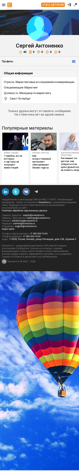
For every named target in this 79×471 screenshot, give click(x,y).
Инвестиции (11, 153)
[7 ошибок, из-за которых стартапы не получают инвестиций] (15, 141)
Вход (69, 4)
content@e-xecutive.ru (24, 223)
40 (24, 51)
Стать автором (53, 4)
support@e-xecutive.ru (26, 226)
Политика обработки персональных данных (24, 210)
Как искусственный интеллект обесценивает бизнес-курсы (41, 161)
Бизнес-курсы (40, 153)
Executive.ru (45, 202)
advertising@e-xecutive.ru (25, 220)
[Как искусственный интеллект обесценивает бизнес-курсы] (43, 141)
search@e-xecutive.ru (33, 215)
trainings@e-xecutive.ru (38, 218)
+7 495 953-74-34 (38, 233)
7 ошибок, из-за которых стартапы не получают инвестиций (13, 161)
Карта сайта (8, 229)
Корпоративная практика (70, 154)
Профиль (7, 61)
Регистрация (75, 4)
